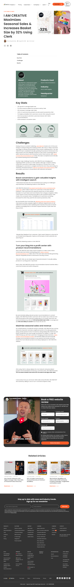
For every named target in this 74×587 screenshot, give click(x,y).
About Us (54, 528)
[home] (6, 4)
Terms (28, 578)
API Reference (30, 534)
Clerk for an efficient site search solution (44, 167)
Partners (53, 534)
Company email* (60, 411)
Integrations (17, 538)
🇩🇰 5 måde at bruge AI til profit (19, 554)
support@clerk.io (63, 530)
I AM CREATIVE (40, 146)
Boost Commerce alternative (43, 530)
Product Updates (18, 540)
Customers (54, 532)
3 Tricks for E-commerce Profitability (65, 555)
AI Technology (17, 536)
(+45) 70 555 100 (63, 528)
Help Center (30, 528)
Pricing (5, 538)
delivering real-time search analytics (45, 201)
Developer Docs (31, 530)
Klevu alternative (40, 540)
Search (5, 528)
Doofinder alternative (41, 534)
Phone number (44, 418)
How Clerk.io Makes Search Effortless (66, 565)
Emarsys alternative (41, 536)
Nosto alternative (40, 542)
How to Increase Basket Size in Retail (7, 560)
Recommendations (7, 530)
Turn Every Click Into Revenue (66, 560)
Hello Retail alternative (41, 538)
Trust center (21, 578)
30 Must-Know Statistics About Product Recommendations (7, 566)
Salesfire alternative (41, 545)
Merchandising (18, 534)
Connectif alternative (41, 532)
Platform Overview (18, 528)
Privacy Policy (14, 512)
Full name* (43, 411)
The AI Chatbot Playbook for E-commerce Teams (31, 563)
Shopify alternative (41, 547)
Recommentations (55, 556)
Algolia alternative (41, 528)
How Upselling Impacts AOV (6, 554)
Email (5, 536)
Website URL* (44, 425)
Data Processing (36, 578)
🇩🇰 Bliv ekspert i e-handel (31, 568)
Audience (6, 534)
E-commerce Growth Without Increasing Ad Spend (31, 556)
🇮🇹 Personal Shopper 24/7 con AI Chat (19, 560)
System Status (31, 536)
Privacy (44, 578)
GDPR (50, 578)
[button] (13, 5)
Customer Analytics (19, 532)
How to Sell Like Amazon (19, 564)
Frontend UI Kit (30, 532)
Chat (5, 532)
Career (54, 530)
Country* (58, 418)
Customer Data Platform (19, 530)
